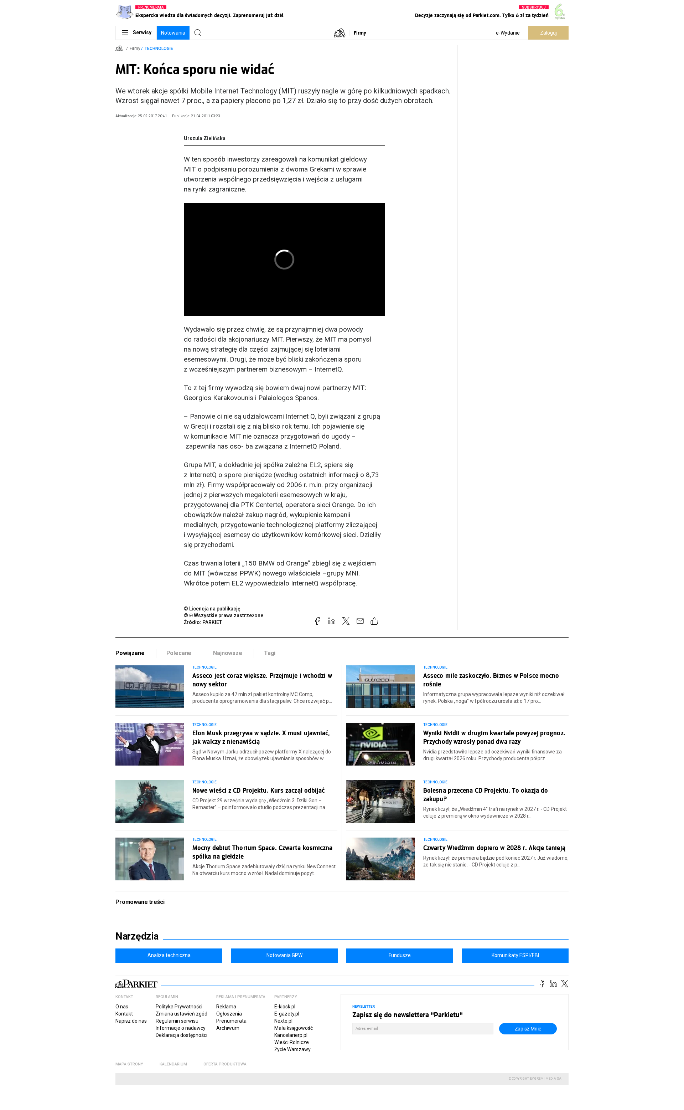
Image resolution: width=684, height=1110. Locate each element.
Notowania (173, 32)
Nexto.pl (283, 1021)
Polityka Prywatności (179, 1006)
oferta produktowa (225, 1064)
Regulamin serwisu (177, 1021)
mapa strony (129, 1064)
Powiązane (130, 653)
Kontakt (124, 1014)
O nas (121, 1006)
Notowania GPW (284, 955)
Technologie (159, 48)
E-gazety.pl (286, 1014)
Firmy (360, 32)
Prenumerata (231, 1021)
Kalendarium (173, 1064)
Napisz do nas (131, 1021)
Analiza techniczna (169, 955)
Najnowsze (227, 653)
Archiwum (227, 1028)
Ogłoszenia (229, 1014)
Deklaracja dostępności (181, 1035)
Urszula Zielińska (205, 138)
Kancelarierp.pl (290, 1035)
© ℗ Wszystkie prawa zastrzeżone (223, 615)
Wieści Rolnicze (291, 1042)
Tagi (269, 653)
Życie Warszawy (292, 1049)
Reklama (226, 1006)
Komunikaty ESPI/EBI (515, 955)
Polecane (179, 653)
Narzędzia (137, 936)
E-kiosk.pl (284, 1006)
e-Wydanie (508, 33)
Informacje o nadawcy (181, 1028)
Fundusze (400, 955)
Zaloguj (548, 33)
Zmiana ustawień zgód (181, 1014)
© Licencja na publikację (212, 609)
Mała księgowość (293, 1028)
